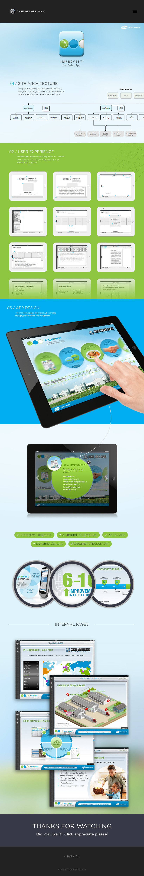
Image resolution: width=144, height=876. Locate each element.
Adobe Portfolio (78, 869)
